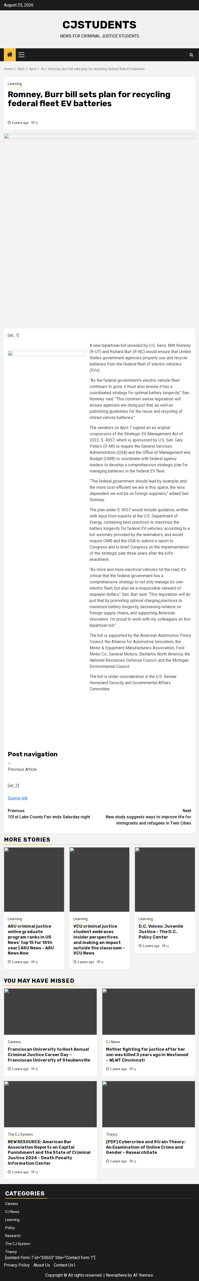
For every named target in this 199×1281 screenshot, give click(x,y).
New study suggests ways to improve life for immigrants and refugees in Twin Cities (148, 817)
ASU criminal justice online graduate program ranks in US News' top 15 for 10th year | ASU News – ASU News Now (31, 940)
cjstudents (99, 24)
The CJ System (20, 1134)
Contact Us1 (65, 1265)
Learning (15, 84)
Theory (112, 1134)
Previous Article (22, 766)
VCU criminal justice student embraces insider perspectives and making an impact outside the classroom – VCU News (99, 940)
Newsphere (116, 1275)
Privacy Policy (17, 1265)
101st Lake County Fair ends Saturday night (49, 813)
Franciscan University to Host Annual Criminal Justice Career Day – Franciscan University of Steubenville (49, 1055)
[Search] (191, 55)
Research (13, 1236)
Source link (18, 798)
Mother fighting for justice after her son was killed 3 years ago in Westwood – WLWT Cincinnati (147, 1055)
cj (36, 123)
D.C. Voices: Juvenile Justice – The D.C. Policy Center (161, 932)
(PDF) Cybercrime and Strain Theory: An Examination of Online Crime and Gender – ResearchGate (146, 1147)
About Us (41, 1265)
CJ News (113, 1042)
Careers (14, 1042)
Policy (10, 1228)
